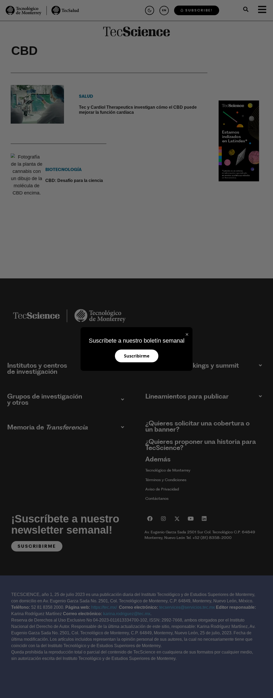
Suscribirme (136, 356)
